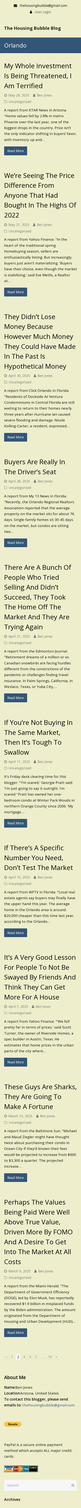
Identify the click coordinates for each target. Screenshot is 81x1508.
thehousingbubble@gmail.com (48, 1405)
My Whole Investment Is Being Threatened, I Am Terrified (38, 75)
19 (50, 1357)
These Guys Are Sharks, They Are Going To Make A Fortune (40, 1096)
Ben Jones (44, 95)
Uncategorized (20, 101)
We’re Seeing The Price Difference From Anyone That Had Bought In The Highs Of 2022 (40, 195)
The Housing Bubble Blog (32, 28)
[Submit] (73, 1485)
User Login (43, 12)
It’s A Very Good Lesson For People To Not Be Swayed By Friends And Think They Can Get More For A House (40, 977)
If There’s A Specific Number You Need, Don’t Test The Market (38, 857)
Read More (15, 151)
